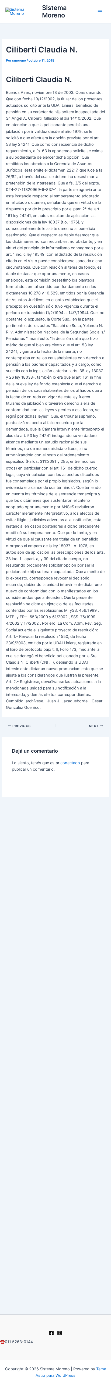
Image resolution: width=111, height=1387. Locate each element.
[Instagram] (59, 1333)
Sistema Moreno (54, 11)
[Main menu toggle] (100, 11)
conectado (70, 762)
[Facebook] (51, 1333)
